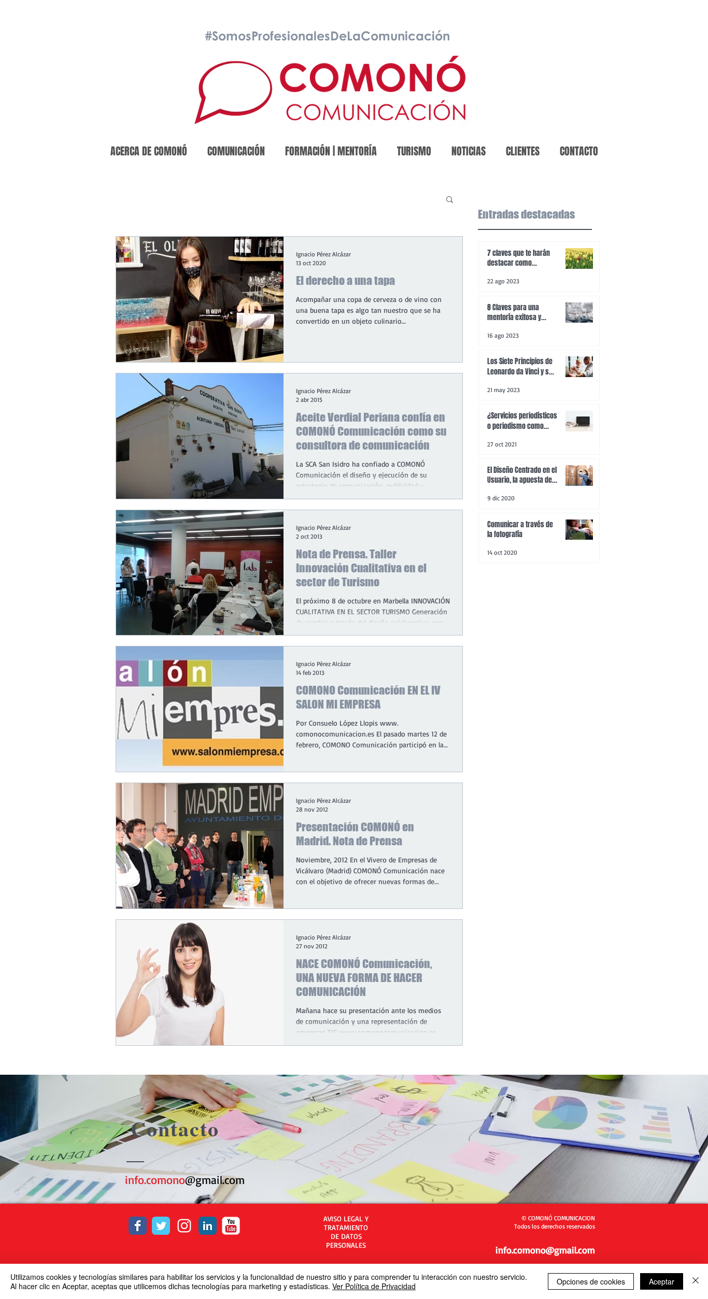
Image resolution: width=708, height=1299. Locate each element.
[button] (450, 200)
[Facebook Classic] (138, 1226)
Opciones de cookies (591, 1281)
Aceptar (661, 1281)
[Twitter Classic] (161, 1226)
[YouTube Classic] (231, 1226)
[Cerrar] (695, 1281)
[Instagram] (184, 1226)
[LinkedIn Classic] (208, 1226)
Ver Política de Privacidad (374, 1286)
